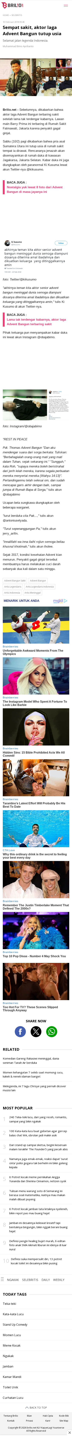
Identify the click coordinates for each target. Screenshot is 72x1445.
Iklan (29, 1415)
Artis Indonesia (12, 592)
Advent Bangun (38, 580)
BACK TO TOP (38, 1407)
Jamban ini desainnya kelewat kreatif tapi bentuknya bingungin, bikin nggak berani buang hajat (38, 1227)
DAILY (46, 1280)
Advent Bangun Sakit (14, 580)
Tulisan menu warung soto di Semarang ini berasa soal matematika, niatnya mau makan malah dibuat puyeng (37, 1195)
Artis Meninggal (33, 592)
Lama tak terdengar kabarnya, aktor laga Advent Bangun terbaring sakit (36, 322)
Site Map (63, 1420)
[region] (36, 1440)
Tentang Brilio (11, 1415)
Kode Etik (64, 1415)
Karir (47, 1420)
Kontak (10, 1420)
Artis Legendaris (12, 586)
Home (6, 15)
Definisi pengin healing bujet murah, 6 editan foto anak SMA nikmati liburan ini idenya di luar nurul (38, 1245)
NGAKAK (13, 1280)
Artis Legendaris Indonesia (40, 586)
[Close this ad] (69, 1432)
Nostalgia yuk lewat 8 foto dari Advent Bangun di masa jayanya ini (35, 190)
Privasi (29, 1420)
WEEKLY (58, 1280)
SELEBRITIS (30, 1280)
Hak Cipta (48, 1415)
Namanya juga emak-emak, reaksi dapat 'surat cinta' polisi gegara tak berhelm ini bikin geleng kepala (38, 1163)
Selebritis (16, 15)
